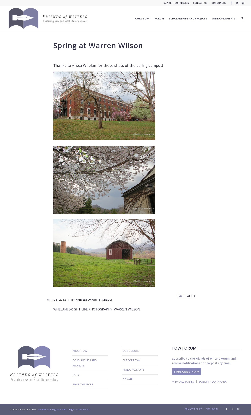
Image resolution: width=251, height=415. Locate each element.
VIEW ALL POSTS (183, 381)
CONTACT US (200, 2)
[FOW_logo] (48, 18)
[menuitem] (176, 3)
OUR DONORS (218, 2)
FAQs (76, 375)
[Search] (242, 18)
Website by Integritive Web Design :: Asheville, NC (64, 409)
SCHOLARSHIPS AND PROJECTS (85, 362)
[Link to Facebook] (231, 3)
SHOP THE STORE (83, 384)
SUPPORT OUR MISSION (176, 2)
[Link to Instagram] (243, 3)
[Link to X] (237, 3)
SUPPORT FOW (131, 360)
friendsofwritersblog (94, 299)
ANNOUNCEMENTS (134, 369)
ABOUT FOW (80, 351)
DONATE (128, 379)
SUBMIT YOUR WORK (212, 381)
